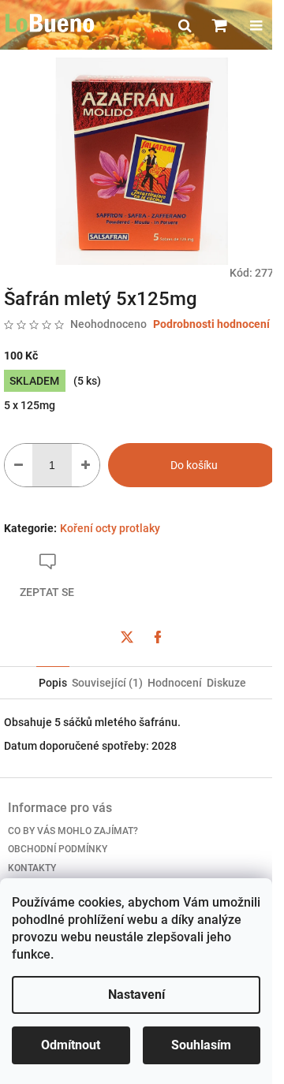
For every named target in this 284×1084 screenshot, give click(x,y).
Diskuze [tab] (226, 682)
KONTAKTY (32, 868)
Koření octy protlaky (110, 528)
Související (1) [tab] (107, 682)
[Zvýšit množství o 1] (85, 465)
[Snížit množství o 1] (18, 465)
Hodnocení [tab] (175, 682)
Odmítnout (70, 1044)
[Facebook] (158, 637)
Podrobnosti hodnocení (211, 324)
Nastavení (136, 994)
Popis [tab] (53, 682)
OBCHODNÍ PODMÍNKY (57, 849)
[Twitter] (127, 637)
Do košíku (194, 465)
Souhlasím (201, 1044)
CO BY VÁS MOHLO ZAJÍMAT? (73, 830)
